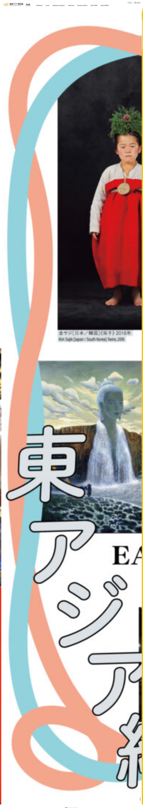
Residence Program (59, 5)
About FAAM (104, 5)
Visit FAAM (94, 5)
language (138, 2)
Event (47, 5)
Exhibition (39, 5)
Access (130, 2)
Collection (71, 5)
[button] (66, 807)
